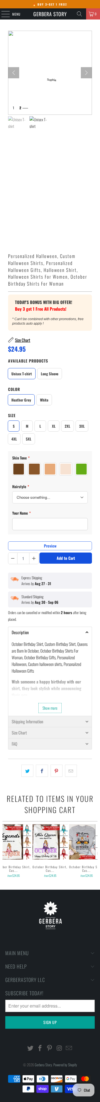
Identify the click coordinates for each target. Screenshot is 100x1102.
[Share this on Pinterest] (56, 771)
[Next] (86, 72)
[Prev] (13, 72)
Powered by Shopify (65, 1064)
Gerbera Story (50, 14)
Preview (50, 546)
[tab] (50, 632)
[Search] (79, 14)
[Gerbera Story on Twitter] (30, 1048)
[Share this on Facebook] (42, 771)
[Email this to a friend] (71, 771)
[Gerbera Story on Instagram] (59, 1048)
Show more (50, 708)
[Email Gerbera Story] (69, 1048)
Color (14, 389)
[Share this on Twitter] (27, 771)
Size (12, 415)
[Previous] (4, 851)
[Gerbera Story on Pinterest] (50, 1048)
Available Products (28, 361)
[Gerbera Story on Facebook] (40, 1048)
